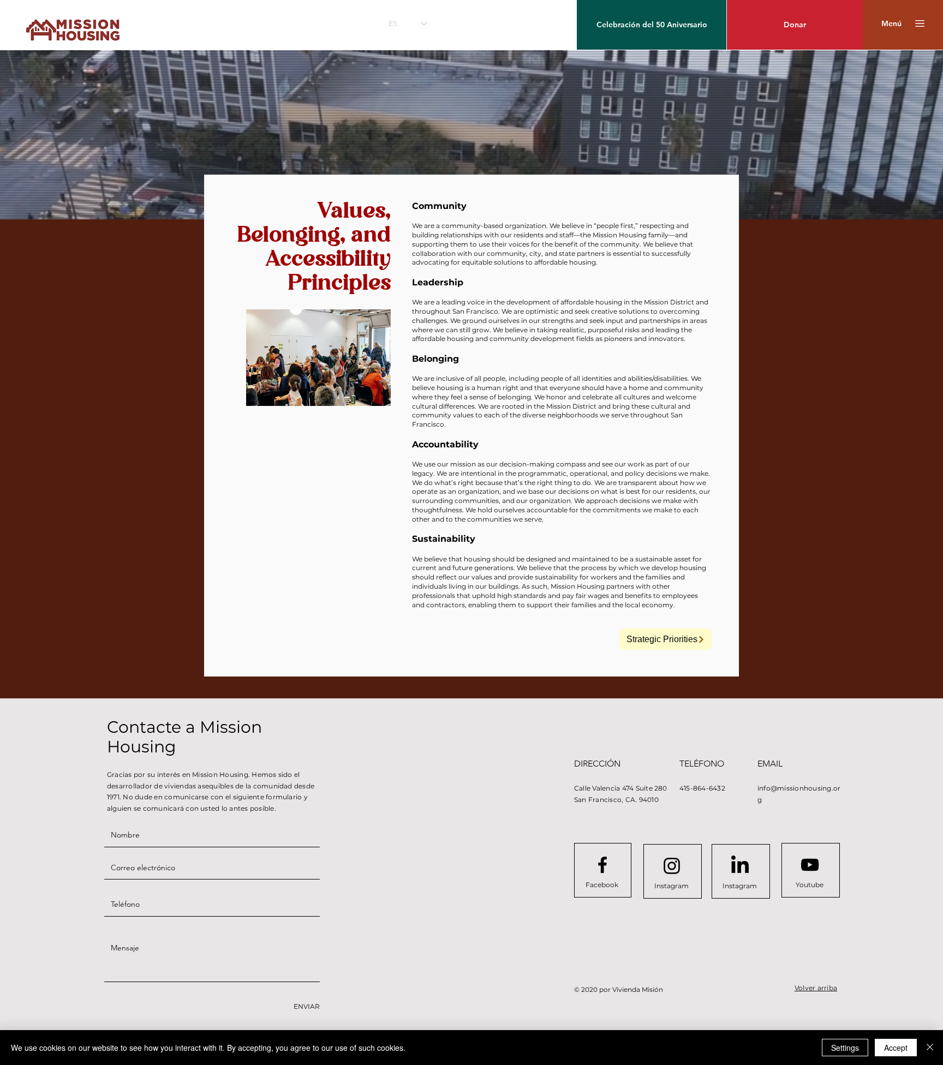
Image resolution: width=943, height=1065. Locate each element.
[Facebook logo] (602, 865)
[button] (891, 23)
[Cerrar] (929, 1047)
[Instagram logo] (672, 866)
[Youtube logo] (810, 865)
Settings (845, 1047)
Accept (896, 1047)
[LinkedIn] (740, 866)
